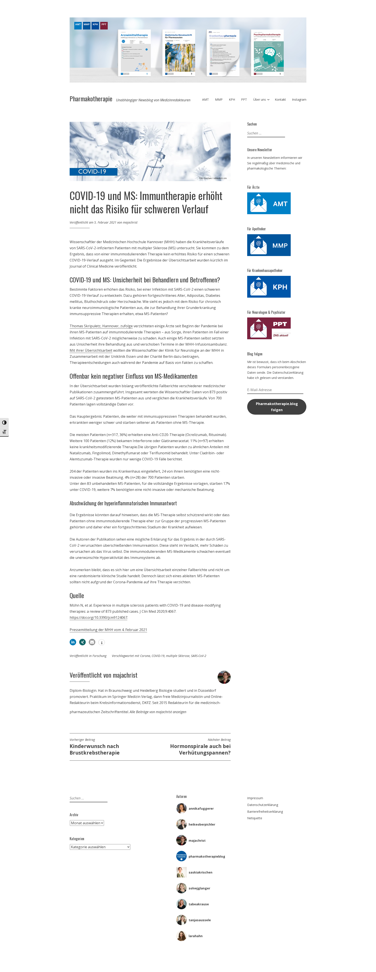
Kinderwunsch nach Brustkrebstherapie (95, 747)
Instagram (299, 99)
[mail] (92, 642)
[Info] (102, 643)
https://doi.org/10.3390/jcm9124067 (98, 617)
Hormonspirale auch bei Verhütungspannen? (200, 747)
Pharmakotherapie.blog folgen (277, 406)
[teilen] (73, 642)
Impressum (255, 798)
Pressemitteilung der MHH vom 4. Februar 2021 (108, 629)
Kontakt (280, 99)
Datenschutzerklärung (262, 805)
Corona (145, 656)
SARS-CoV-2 (198, 656)
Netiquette (254, 818)
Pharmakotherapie (91, 98)
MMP (219, 99)
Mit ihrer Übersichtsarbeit (91, 350)
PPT (244, 99)
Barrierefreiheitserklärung (265, 811)
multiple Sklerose (178, 656)
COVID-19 (158, 656)
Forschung (99, 656)
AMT (205, 99)
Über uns (259, 99)
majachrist (130, 222)
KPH (232, 99)
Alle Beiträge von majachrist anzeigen (158, 711)
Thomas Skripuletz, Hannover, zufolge (101, 326)
